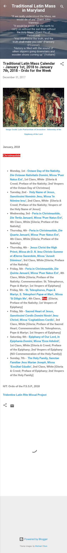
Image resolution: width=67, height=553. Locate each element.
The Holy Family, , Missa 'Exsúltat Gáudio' (34, 362)
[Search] (62, 7)
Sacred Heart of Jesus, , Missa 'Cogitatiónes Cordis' (34, 315)
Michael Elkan (41, 546)
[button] (62, 64)
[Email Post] (12, 407)
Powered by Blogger (36, 539)
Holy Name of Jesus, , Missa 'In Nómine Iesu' (32, 196)
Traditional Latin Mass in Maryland (34, 8)
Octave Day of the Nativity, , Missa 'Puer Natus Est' (37, 175)
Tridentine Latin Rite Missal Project (24, 394)
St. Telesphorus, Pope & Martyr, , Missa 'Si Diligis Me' (36, 294)
